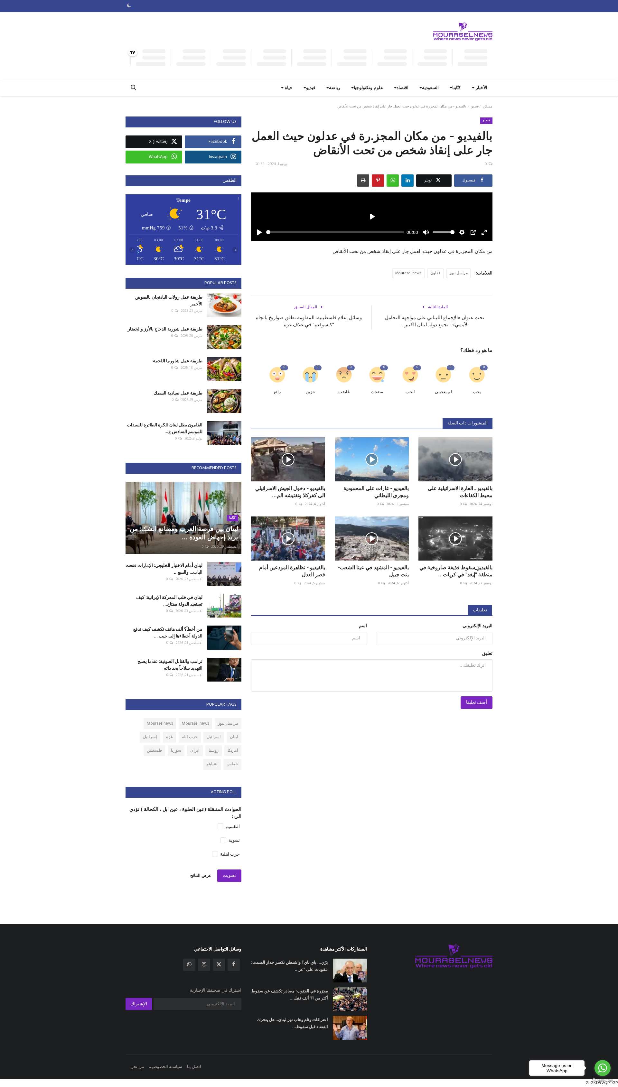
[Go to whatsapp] (603, 1068)
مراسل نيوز (458, 273)
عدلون (435, 273)
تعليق (487, 653)
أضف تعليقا (476, 702)
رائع (277, 392)
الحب (410, 392)
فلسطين (154, 750)
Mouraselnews (160, 723)
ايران (195, 750)
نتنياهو (212, 764)
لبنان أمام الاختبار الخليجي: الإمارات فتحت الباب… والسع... (164, 568)
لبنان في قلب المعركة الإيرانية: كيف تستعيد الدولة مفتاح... (169, 600)
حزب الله (190, 737)
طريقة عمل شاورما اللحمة (177, 360)
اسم (363, 626)
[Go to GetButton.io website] (602, 1080)
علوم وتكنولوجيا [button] (368, 88)
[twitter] (219, 965)
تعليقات (480, 610)
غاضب (344, 392)
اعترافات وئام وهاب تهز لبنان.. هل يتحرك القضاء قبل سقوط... (292, 1023)
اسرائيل (214, 737)
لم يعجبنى (443, 392)
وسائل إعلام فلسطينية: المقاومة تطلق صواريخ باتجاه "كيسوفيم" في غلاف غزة (309, 321)
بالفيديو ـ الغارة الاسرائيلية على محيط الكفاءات (460, 491)
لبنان (234, 737)
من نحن (137, 1067)
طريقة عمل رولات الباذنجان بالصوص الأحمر (168, 300)
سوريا (176, 750)
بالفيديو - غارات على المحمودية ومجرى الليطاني (376, 491)
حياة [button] (288, 88)
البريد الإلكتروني (477, 626)
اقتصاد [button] (402, 88)
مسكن (487, 106)
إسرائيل (150, 737)
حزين (310, 392)
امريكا (233, 750)
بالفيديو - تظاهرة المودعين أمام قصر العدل (292, 571)
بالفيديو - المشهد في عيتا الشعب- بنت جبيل (373, 571)
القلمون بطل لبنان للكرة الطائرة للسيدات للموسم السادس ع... (164, 428)
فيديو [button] (310, 88)
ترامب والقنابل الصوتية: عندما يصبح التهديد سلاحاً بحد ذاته (169, 664)
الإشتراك (138, 1004)
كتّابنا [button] (456, 88)
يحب (477, 392)
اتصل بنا (194, 1067)
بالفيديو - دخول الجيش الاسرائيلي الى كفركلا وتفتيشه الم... (290, 491)
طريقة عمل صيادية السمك (178, 392)
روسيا (214, 750)
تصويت (229, 875)
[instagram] (204, 965)
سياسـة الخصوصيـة (165, 1067)
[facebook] (234, 965)
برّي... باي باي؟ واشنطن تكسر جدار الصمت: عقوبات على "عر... (289, 966)
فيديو (475, 106)
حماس (232, 764)
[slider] (335, 232)
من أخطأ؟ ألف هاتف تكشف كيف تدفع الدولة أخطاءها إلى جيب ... (167, 632)
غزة (169, 737)
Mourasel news (408, 273)
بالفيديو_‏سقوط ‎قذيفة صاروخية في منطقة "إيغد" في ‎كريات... (455, 571)
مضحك (377, 392)
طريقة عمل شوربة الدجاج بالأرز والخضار (165, 328)
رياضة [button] (334, 88)
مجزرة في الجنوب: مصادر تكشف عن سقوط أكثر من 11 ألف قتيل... (289, 994)
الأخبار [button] (480, 88)
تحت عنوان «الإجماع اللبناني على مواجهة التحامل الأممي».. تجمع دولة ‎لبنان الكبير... (434, 321)
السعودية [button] (430, 88)
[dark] (129, 6)
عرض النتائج (200, 875)
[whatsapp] (189, 965)
